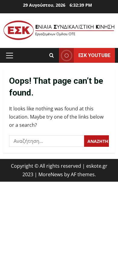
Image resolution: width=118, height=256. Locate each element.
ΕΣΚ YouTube (94, 55)
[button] (9, 55)
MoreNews (50, 174)
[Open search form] (51, 55)
